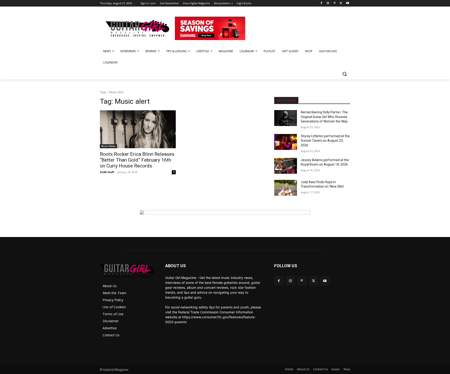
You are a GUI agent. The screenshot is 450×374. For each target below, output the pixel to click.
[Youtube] (347, 3)
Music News (108, 146)
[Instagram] (328, 3)
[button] (344, 73)
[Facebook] (321, 3)
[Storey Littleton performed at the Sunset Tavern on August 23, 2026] (285, 142)
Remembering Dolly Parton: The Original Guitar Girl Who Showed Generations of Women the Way (324, 116)
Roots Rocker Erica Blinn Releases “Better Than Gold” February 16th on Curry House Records (137, 160)
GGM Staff (107, 172)
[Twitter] (341, 3)
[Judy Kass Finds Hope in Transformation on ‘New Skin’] (285, 188)
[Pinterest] (334, 3)
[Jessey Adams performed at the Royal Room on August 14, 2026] (285, 166)
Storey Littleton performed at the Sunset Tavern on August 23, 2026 (325, 140)
